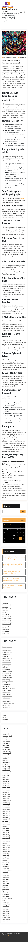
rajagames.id (5, 775)
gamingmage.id (6, 840)
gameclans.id (5, 875)
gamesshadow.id (6, 753)
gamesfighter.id (6, 851)
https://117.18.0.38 (6, 620)
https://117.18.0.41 (6, 616)
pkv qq (22, 198)
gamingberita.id (6, 790)
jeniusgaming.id (6, 747)
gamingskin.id (5, 834)
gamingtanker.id (6, 845)
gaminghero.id (5, 909)
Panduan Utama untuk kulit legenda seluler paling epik (11, 62)
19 (10, 535)
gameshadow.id (6, 773)
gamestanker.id (6, 904)
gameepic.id (5, 885)
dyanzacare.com (6, 705)
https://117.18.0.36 (6, 605)
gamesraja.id (5, 755)
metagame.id (5, 889)
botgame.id (5, 887)
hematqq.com (5, 629)
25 (7, 538)
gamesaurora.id (6, 796)
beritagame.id (5, 826)
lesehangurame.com (7, 647)
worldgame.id (5, 828)
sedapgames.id (6, 768)
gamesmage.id (5, 853)
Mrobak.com (5, 667)
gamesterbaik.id (6, 762)
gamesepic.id (5, 855)
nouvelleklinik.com (6, 692)
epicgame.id (5, 892)
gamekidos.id (5, 906)
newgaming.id (5, 792)
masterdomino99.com (7, 622)
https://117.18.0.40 (6, 627)
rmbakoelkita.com (6, 662)
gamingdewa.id (6, 739)
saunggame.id (5, 785)
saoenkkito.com (6, 654)
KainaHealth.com (6, 694)
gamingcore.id (5, 911)
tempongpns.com (6, 650)
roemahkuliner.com (7, 652)
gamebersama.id (6, 772)
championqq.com (6, 626)
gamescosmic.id (6, 802)
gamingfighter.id (6, 847)
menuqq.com (5, 633)
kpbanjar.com (5, 686)
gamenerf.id (5, 874)
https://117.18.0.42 (6, 612)
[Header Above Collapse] (24, 11)
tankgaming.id (5, 902)
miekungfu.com (6, 669)
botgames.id (5, 860)
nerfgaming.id (5, 843)
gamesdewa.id (5, 758)
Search (7, 506)
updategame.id (6, 824)
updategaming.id (6, 800)
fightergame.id (5, 891)
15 (20, 532)
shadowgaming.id (6, 751)
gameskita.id (5, 734)
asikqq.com (5, 603)
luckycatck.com (6, 660)
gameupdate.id (6, 815)
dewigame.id (5, 783)
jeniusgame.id (5, 830)
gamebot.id (5, 881)
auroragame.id (6, 819)
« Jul (22, 520)
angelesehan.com (6, 664)
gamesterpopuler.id (7, 736)
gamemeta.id (5, 877)
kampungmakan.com (7, 658)
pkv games (5, 719)
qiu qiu (4, 717)
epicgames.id (5, 866)
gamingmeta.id (6, 841)
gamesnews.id (5, 806)
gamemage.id (5, 883)
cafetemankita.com (7, 671)
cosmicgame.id (6, 823)
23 (23, 535)
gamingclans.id (6, 836)
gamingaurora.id (6, 789)
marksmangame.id (7, 898)
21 (17, 535)
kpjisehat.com (5, 683)
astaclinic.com (5, 700)
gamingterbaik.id (6, 745)
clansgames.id (5, 857)
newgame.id (5, 821)
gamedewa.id (5, 779)
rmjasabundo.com (6, 673)
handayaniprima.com (7, 656)
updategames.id (6, 809)
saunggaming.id (6, 749)
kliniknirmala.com (6, 690)
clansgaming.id (6, 838)
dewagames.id (5, 764)
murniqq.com (5, 631)
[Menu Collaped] (20, 11)
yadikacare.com (6, 698)
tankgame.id (5, 900)
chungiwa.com (6, 679)
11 (7, 532)
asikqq (4, 715)
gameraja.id (5, 777)
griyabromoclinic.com (7, 707)
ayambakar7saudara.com (8, 649)
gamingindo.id (5, 913)
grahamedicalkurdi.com (8, 703)
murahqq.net (5, 614)
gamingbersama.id (6, 741)
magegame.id (5, 894)
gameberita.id (5, 817)
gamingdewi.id (5, 738)
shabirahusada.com (7, 696)
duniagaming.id (6, 743)
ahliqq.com (5, 607)
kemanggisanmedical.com (8, 688)
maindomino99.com (7, 618)
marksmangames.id (7, 870)
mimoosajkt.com (6, 675)
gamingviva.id (5, 921)
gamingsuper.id (6, 919)
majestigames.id (6, 770)
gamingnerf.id (5, 832)
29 (20, 538)
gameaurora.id (6, 811)
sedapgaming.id (6, 756)
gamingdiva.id (5, 915)
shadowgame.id (6, 787)
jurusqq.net (5, 610)
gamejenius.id (5, 781)
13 (13, 532)
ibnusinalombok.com (7, 701)
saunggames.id (6, 766)
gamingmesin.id (6, 908)
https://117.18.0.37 (6, 624)
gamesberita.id (6, 804)
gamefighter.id (5, 879)
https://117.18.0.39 (6, 609)
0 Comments (22, 57)
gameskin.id (5, 872)
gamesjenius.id (5, 760)
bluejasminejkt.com (7, 666)
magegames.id (5, 864)
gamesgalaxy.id (6, 798)
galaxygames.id (6, 807)
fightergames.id (6, 862)
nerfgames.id (5, 858)
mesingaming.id (6, 917)
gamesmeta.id (5, 849)
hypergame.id (5, 896)
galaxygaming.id (6, 794)
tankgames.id (5, 868)
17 (4, 535)
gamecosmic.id (6, 813)
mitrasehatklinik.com (7, 684)
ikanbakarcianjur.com (7, 681)
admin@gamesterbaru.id (10, 57)
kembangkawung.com (7, 677)
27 (14, 538)
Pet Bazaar (10, 936)
